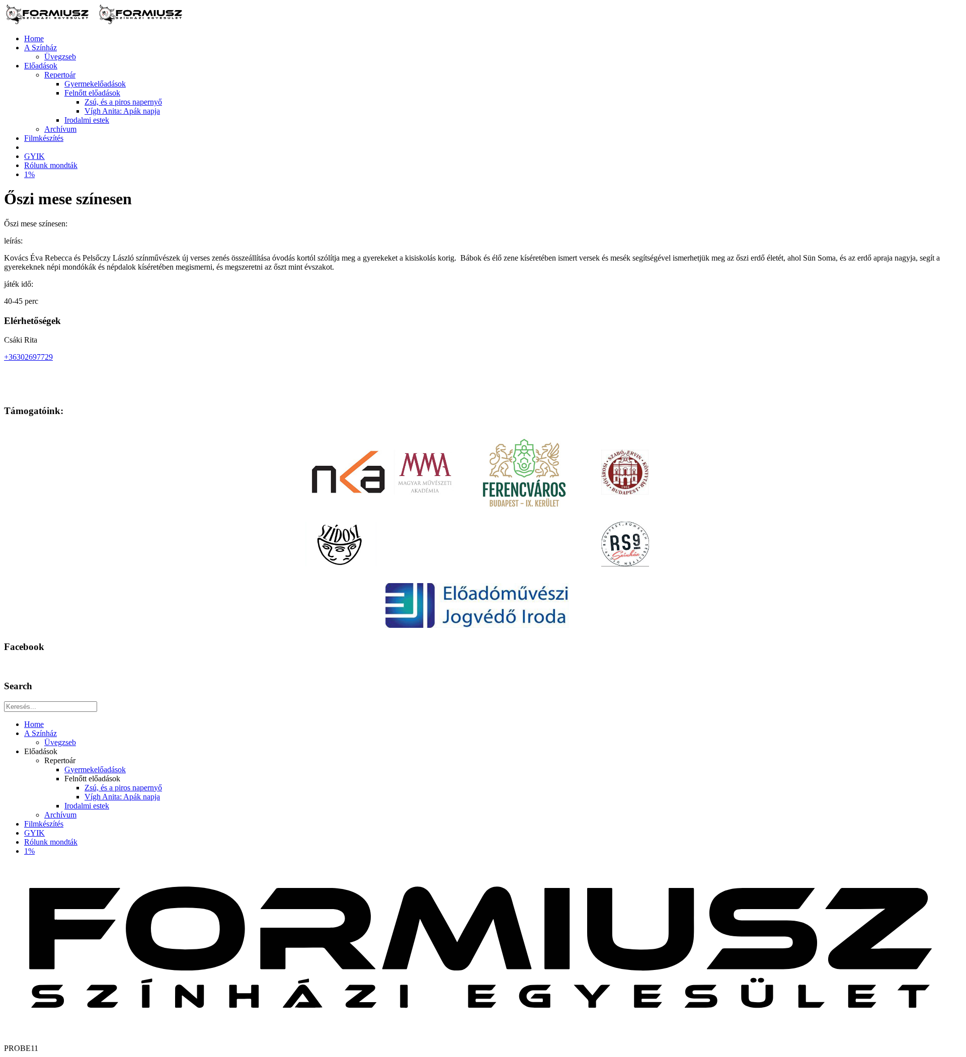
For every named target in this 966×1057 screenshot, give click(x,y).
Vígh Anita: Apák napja (122, 111)
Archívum (60, 129)
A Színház (40, 47)
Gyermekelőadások (95, 83)
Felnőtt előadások (92, 93)
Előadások (40, 65)
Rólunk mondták (50, 165)
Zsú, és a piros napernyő (123, 102)
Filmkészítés (43, 138)
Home (34, 38)
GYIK (34, 156)
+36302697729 (28, 357)
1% (29, 174)
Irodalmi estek (86, 120)
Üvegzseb (60, 56)
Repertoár (59, 74)
